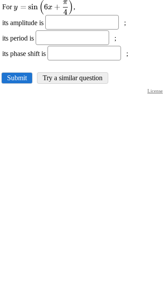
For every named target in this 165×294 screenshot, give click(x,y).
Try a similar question (73, 78)
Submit (17, 78)
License (155, 90)
